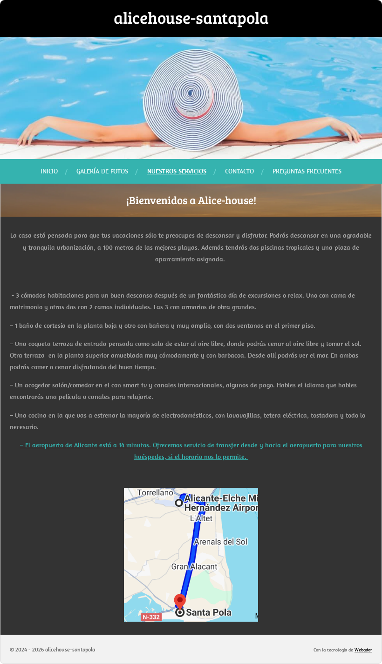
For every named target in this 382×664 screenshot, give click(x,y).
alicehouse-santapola (191, 17)
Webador (363, 650)
